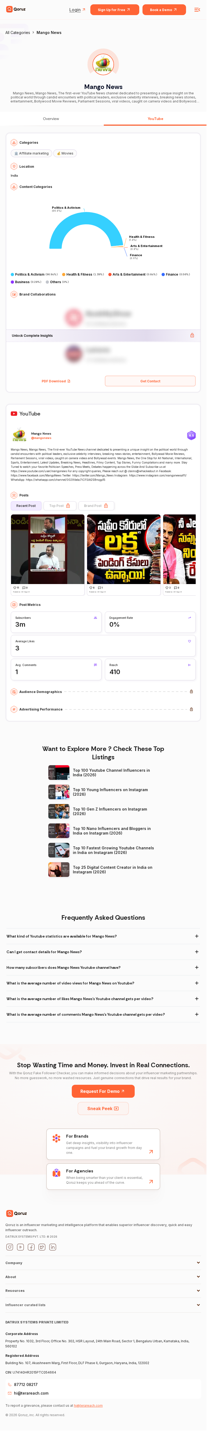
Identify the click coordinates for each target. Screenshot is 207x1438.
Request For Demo (100, 1091)
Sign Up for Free (111, 10)
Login (75, 9)
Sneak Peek (99, 1108)
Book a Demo (161, 10)
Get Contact (150, 381)
